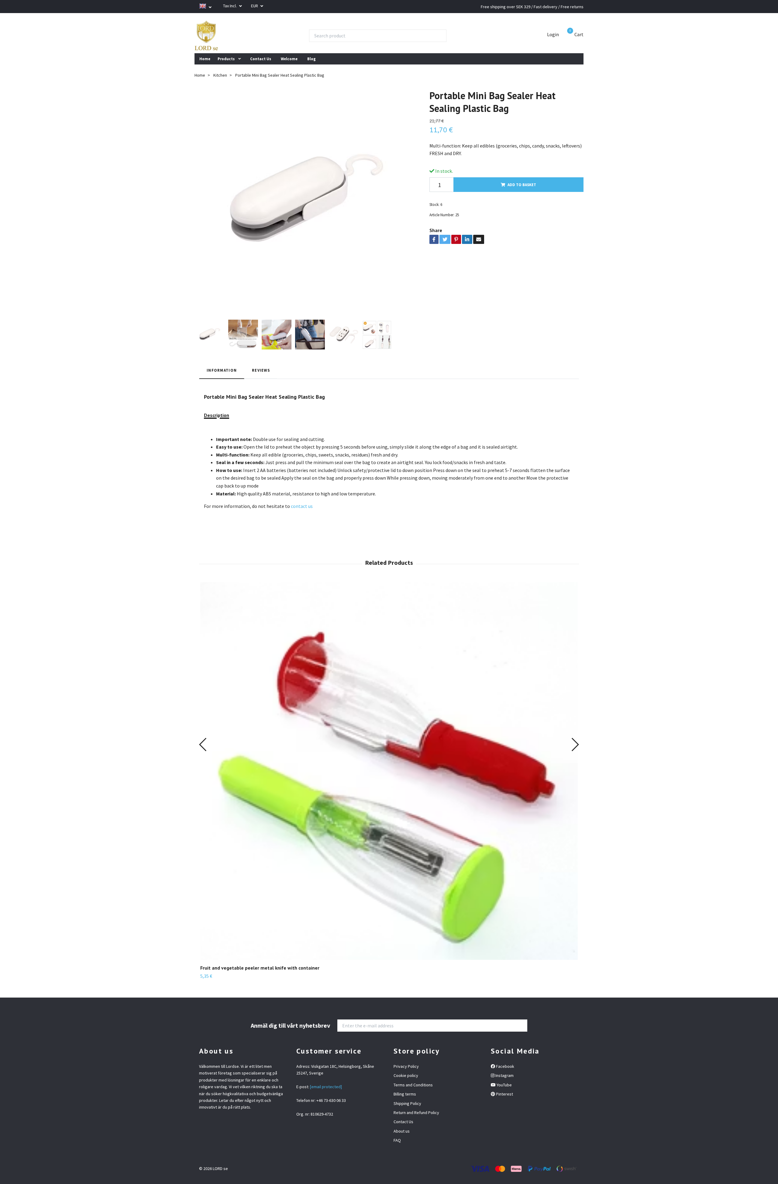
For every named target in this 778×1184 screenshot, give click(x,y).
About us (402, 1131)
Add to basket (522, 184)
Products (226, 58)
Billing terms (405, 1094)
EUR (255, 6)
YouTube (504, 1085)
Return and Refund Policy (416, 1112)
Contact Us (260, 58)
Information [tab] (222, 370)
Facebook (504, 1066)
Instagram (504, 1075)
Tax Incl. (230, 6)
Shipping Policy (407, 1103)
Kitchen (220, 75)
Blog (311, 58)
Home (204, 58)
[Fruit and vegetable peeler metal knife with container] (389, 771)
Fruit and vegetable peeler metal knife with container (259, 968)
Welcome (289, 58)
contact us (302, 506)
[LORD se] (206, 35)
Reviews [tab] (261, 370)
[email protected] (326, 1086)
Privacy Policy (406, 1066)
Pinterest (504, 1094)
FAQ (397, 1140)
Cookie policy (406, 1075)
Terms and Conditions (413, 1085)
